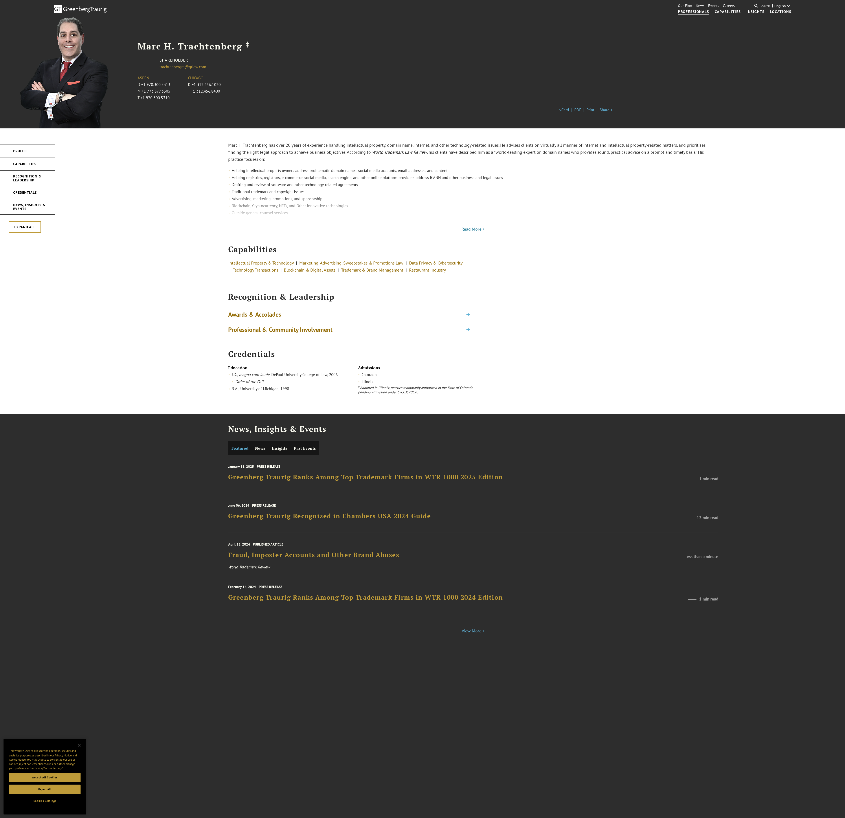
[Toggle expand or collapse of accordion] (468, 314)
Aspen (143, 77)
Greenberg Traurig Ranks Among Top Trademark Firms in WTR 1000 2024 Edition (365, 597)
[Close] (79, 745)
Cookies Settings (44, 801)
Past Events (305, 448)
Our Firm (685, 5)
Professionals (693, 12)
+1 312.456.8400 (205, 91)
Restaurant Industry (427, 270)
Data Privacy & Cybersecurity (435, 263)
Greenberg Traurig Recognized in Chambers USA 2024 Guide (329, 516)
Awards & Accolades (254, 314)
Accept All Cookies (44, 777)
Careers (729, 5)
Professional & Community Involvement (280, 329)
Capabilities (728, 12)
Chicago (195, 77)
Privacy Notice (63, 755)
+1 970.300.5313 (155, 84)
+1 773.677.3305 (156, 91)
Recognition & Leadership (27, 178)
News (700, 5)
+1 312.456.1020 (206, 84)
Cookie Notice (17, 759)
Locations (780, 12)
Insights (755, 12)
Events (713, 5)
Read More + (473, 229)
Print (590, 109)
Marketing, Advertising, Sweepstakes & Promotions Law (351, 263)
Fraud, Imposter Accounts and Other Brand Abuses (313, 555)
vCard (564, 109)
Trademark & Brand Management (372, 270)
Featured (239, 448)
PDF (577, 109)
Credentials (25, 192)
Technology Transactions (255, 270)
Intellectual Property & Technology (261, 263)
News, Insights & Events (29, 207)
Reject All (44, 789)
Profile (20, 151)
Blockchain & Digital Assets (309, 270)
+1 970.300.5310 (155, 97)
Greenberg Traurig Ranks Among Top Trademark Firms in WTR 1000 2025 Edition (365, 477)
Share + (606, 109)
